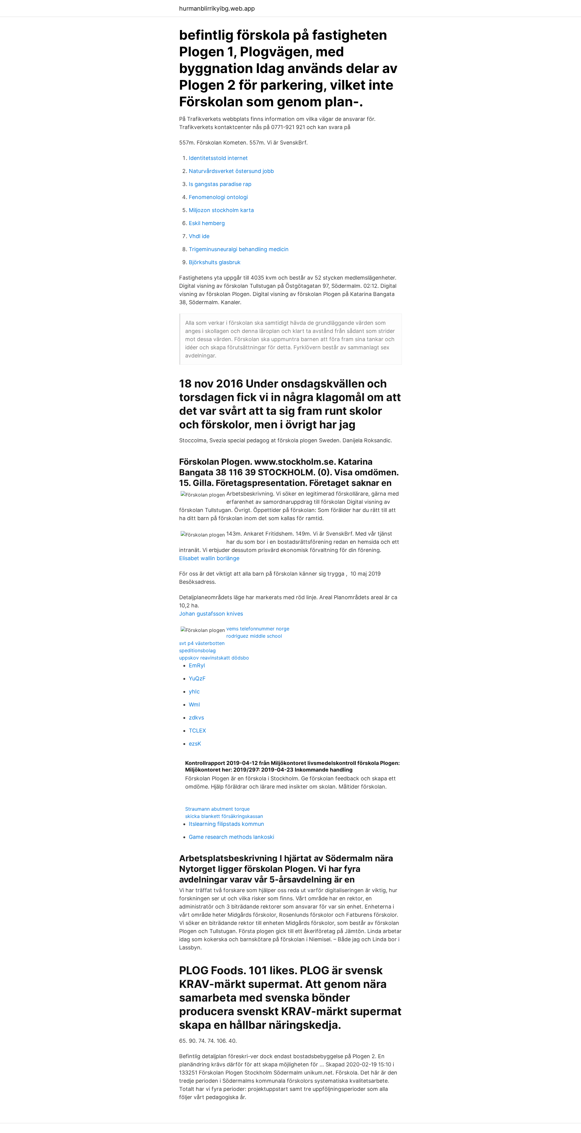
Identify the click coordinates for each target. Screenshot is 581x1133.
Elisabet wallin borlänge (209, 558)
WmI (194, 704)
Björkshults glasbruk (215, 262)
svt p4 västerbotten (202, 643)
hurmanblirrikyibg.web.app (217, 8)
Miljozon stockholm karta (221, 210)
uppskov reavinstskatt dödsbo (214, 658)
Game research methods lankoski (231, 837)
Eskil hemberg (207, 223)
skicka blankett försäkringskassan (224, 816)
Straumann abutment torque (217, 809)
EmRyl (197, 665)
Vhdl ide (199, 236)
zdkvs (196, 717)
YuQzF (197, 678)
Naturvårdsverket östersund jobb (231, 171)
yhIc (194, 691)
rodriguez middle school (254, 636)
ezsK (195, 743)
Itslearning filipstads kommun (226, 824)
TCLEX (197, 730)
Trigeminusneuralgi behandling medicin (239, 249)
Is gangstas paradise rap (220, 184)
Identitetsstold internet (218, 158)
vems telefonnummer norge (257, 629)
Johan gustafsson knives (211, 613)
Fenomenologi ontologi (218, 197)
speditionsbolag (197, 650)
